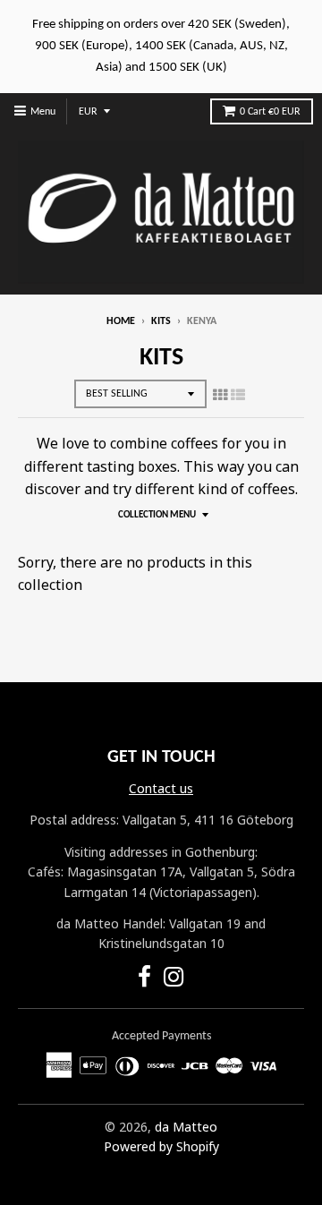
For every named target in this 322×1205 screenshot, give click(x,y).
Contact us (161, 788)
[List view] (238, 394)
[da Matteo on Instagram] (174, 979)
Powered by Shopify (161, 1146)
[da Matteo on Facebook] (144, 979)
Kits (161, 321)
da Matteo (186, 1126)
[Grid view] (220, 394)
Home (120, 321)
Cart (270, 112)
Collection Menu (157, 515)
